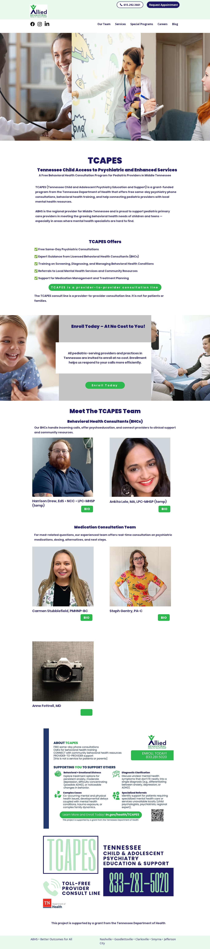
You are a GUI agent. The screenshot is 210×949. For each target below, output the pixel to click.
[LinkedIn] (47, 24)
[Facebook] (32, 24)
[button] (120, 24)
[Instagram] (40, 24)
